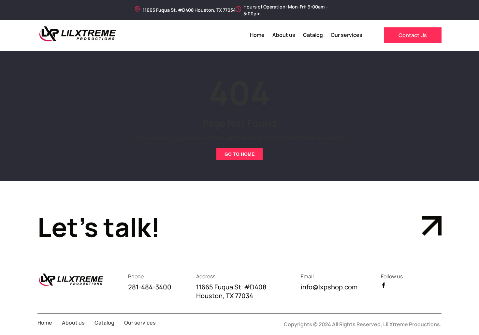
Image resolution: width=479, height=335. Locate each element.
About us (283, 35)
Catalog (313, 35)
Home (257, 35)
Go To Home (239, 154)
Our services (346, 35)
